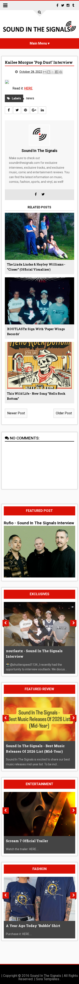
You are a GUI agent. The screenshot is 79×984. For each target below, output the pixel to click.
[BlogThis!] (49, 72)
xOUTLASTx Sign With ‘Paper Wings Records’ (36, 331)
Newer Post (16, 413)
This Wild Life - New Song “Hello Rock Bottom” (36, 396)
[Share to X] (53, 72)
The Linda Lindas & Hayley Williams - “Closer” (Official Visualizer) (36, 266)
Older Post (64, 413)
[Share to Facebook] (57, 72)
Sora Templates (47, 979)
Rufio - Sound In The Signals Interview (39, 523)
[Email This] (45, 72)
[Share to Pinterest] (61, 72)
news (30, 98)
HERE (28, 88)
